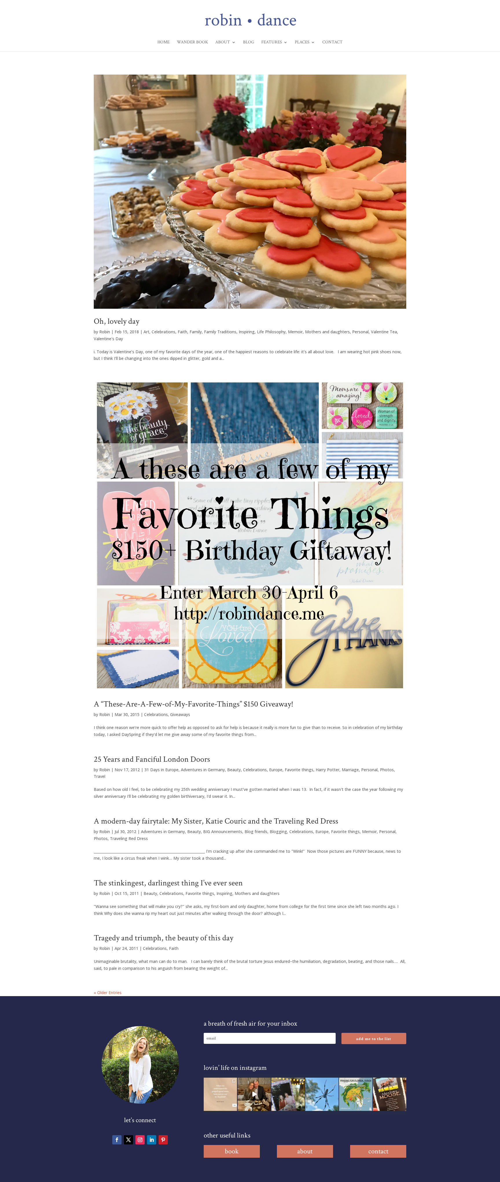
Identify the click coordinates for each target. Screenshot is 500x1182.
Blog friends (256, 831)
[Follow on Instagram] (140, 1139)
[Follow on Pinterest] (163, 1139)
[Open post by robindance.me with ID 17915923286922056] (288, 1094)
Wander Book (192, 42)
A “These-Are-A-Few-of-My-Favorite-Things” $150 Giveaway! (193, 704)
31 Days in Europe (161, 769)
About (222, 42)
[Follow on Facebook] (117, 1139)
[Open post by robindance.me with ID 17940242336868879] (355, 1094)
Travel (99, 776)
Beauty (234, 769)
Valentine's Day (108, 338)
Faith (182, 331)
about (304, 1151)
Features (271, 42)
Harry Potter (327, 769)
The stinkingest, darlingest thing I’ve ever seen (168, 883)
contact (378, 1151)
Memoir (295, 331)
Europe (275, 769)
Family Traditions (220, 331)
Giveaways (180, 714)
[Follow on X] (128, 1139)
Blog (248, 42)
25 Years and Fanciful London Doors (152, 759)
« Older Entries (108, 992)
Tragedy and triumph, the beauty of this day (163, 938)
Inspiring (247, 331)
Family (196, 331)
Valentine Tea (384, 331)
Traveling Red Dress (129, 838)
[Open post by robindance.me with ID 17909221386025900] (254, 1094)
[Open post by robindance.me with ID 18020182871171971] (389, 1094)
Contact (332, 42)
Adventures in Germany (203, 769)
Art (146, 331)
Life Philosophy (271, 331)
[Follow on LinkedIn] (151, 1139)
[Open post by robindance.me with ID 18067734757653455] (322, 1094)
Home (163, 42)
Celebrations (163, 331)
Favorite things (299, 769)
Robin (104, 331)
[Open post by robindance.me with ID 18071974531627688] (220, 1094)
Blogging (278, 831)
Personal (360, 331)
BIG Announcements (222, 831)
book (232, 1151)
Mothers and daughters (327, 331)
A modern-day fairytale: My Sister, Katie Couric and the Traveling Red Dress (216, 821)
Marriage (350, 769)
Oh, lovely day (116, 321)
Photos (387, 769)
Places (302, 42)
